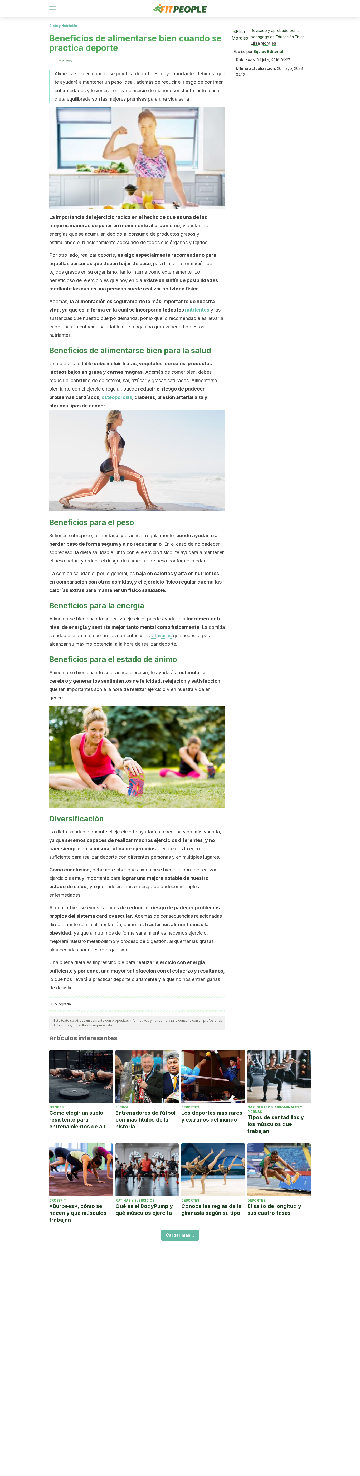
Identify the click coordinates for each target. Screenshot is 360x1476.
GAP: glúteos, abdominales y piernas (274, 1109)
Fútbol (122, 1107)
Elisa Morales (263, 43)
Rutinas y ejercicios (134, 1200)
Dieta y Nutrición (63, 26)
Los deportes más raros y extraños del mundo (211, 1116)
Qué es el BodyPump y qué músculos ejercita (144, 1209)
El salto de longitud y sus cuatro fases (274, 1209)
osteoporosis (116, 397)
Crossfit (57, 1200)
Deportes (190, 1107)
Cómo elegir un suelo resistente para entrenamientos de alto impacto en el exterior (79, 1120)
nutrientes (197, 310)
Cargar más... (180, 1235)
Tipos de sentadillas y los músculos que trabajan (275, 1124)
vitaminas (161, 635)
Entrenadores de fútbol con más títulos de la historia (145, 1120)
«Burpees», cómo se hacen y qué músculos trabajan (77, 1213)
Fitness (56, 1107)
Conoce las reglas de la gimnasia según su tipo (211, 1209)
